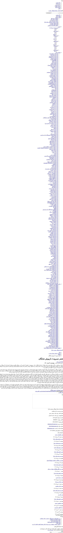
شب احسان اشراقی (54, 76)
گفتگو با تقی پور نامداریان (53, 296)
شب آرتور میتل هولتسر (53, 57)
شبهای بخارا (58, 52)
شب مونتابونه (55, 258)
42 (55, 29)
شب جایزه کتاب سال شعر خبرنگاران (50, 117)
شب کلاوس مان (54, 204)
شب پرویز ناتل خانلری (53, 109)
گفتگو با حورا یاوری (54, 306)
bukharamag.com (50, 428)
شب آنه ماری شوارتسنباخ (53, 65)
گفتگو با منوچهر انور (54, 337)
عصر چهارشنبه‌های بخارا (58, 439)
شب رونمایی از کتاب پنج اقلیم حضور (50, 146)
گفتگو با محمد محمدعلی (53, 335)
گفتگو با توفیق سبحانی (53, 298)
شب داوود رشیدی (54, 137)
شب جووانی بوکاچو (54, 125)
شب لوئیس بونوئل (54, 216)
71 (55, 37)
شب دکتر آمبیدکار (54, 139)
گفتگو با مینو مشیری (54, 338)
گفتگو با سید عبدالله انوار (53, 315)
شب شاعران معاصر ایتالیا (52, 161)
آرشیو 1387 (56, 31)
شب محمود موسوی (54, 241)
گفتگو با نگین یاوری (54, 343)
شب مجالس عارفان (54, 224)
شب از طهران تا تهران (53, 75)
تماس (59, 8)
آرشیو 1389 (56, 41)
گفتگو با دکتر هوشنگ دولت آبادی (51, 308)
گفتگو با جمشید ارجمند (53, 301)
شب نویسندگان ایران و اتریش (52, 268)
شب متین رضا (55, 223)
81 (55, 47)
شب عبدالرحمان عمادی (53, 174)
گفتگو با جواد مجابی (54, 303)
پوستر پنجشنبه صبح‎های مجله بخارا (51, 22)
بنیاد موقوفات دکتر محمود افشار (54, 522)
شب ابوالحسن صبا (54, 69)
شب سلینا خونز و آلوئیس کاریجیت (51, 156)
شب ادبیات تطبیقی (54, 73)
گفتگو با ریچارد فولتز (54, 309)
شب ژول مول (55, 152)
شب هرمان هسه (54, 275)
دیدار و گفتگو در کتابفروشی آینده (54, 284)
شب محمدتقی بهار (54, 229)
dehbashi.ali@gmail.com (52, 424)
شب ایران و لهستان (54, 93)
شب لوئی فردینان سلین (53, 217)
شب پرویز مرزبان (54, 108)
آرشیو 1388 (56, 35)
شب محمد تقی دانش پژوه (53, 230)
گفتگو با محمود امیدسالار (53, 336)
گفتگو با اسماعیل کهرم (53, 288)
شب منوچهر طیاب (54, 252)
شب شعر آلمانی (54, 165)
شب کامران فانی (54, 200)
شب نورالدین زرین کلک (53, 264)
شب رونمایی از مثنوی (53, 149)
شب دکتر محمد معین (53, 140)
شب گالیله (56, 208)
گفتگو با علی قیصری (54, 324)
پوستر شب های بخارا (54, 20)
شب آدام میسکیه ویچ (54, 53)
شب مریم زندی (55, 244)
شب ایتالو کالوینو (54, 90)
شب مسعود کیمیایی (54, 245)
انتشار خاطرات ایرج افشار (55, 519)
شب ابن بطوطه (55, 67)
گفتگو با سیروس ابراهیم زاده (52, 316)
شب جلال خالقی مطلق (53, 120)
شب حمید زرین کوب (54, 130)
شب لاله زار (60, 494)
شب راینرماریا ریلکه (54, 143)
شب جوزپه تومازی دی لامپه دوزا (51, 123)
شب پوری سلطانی (54, 113)
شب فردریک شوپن (54, 189)
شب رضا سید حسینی (53, 144)
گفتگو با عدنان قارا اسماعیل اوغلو (51, 323)
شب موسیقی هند (54, 256)
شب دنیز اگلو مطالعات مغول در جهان (55, 469)
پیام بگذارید (61, 392)
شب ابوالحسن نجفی (59, 503)
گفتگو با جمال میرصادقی (53, 300)
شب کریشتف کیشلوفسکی (52, 202)
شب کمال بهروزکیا (59, 481)
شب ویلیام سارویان (54, 281)
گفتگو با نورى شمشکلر (53, 345)
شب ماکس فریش (54, 222)
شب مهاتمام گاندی (54, 253)
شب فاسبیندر (55, 182)
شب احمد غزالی (54, 78)
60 (55, 30)
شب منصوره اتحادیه (54, 249)
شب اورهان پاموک (54, 85)
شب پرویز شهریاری (54, 107)
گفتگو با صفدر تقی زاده (53, 318)
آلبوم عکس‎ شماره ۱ (54, 23)
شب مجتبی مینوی (54, 225)
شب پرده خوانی (55, 104)
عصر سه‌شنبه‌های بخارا (58, 443)
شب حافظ (56, 128)
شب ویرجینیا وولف (54, 279)
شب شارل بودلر (54, 160)
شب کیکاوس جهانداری (53, 206)
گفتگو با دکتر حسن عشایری (52, 307)
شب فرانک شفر (55, 187)
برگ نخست (58, 2)
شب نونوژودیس (55, 265)
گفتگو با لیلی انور (54, 328)
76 (55, 43)
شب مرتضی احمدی (54, 242)
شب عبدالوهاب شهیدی (53, 178)
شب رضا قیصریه (54, 145)
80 (55, 46)
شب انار (56, 88)
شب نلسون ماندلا (54, 263)
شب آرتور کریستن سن (53, 56)
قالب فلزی (58, 523)
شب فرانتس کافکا (54, 185)
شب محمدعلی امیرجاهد (53, 236)
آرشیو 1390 (56, 45)
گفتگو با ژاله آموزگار (54, 310)
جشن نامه (59, 361)
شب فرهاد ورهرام (54, 192)
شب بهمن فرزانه (54, 101)
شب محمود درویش (54, 238)
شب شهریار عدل (54, 167)
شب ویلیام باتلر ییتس (54, 280)
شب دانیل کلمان (54, 136)
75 (55, 42)
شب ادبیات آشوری (54, 71)
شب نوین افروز (55, 271)
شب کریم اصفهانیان (54, 203)
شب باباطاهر (55, 97)
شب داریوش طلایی (54, 133)
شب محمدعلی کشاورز (53, 237)
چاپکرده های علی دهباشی (53, 25)
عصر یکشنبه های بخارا (58, 473)
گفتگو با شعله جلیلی (54, 317)
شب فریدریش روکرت (53, 193)
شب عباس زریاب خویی (53, 171)
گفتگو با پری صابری (54, 292)
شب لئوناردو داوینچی (54, 214)
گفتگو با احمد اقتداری (53, 287)
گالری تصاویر (58, 17)
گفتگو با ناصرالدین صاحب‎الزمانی (51, 341)
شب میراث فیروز (59, 477)
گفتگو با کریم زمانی (54, 321)
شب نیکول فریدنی (54, 272)
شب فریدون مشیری (54, 195)
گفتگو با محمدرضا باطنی (53, 332)
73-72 (54, 39)
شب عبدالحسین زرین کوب (52, 173)
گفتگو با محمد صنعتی (53, 334)
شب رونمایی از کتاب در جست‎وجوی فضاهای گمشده (47, 147)
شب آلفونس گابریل (54, 59)
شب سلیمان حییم (54, 154)
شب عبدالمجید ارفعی (53, 177)
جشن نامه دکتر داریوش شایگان (56, 390)
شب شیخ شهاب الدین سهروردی (51, 168)
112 (55, 51)
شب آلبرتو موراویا (54, 58)
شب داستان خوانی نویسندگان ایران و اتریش (49, 135)
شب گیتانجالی (55, 213)
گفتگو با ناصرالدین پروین (53, 339)
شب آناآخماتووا (55, 60)
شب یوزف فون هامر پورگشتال (51, 282)
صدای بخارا (58, 16)
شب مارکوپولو (55, 220)
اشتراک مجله (58, 7)
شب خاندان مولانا (54, 131)
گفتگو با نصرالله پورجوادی (53, 342)
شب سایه (56, 153)
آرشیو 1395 (56, 50)
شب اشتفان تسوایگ (54, 80)
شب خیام (56, 132)
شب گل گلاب (55, 210)
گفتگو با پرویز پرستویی (53, 294)
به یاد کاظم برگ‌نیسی (58, 507)
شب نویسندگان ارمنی (53, 267)
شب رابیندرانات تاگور (53, 142)
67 (55, 33)
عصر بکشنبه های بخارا (58, 464)
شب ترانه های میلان (54, 114)
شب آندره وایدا (55, 61)
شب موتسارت (55, 254)
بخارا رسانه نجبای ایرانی (56, 520)
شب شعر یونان (55, 166)
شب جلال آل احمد (54, 118)
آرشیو (59, 26)
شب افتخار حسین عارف (53, 81)
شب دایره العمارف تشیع (53, 138)
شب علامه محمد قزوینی (53, 180)
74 (55, 40)
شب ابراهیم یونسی (54, 66)
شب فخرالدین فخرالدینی (53, 184)
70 (55, 36)
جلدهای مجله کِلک (54, 18)
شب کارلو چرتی (54, 196)
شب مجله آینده (55, 227)
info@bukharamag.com (53, 426)
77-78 (54, 44)
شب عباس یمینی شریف (53, 172)
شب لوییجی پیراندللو (54, 215)
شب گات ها (55, 207)
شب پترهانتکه (55, 103)
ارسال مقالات (58, 6)
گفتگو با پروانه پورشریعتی (53, 293)
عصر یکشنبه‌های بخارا (58, 451)
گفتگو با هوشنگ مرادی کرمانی (52, 346)
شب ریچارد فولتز (54, 150)
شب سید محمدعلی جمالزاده (52, 159)
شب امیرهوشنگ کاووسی (53, 83)
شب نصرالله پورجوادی (53, 261)
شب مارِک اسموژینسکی (53, 218)
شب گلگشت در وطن (53, 211)
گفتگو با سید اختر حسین (53, 314)
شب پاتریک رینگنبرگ (54, 102)
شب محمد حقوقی (54, 232)
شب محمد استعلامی (54, 228)
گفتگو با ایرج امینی (54, 289)
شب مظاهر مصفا (54, 246)
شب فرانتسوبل (55, 186)
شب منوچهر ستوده (54, 251)
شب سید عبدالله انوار (53, 158)
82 (55, 49)
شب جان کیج (55, 115)
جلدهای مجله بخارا (54, 19)
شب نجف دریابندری (54, 260)
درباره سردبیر (58, 5)
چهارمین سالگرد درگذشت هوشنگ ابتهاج (55, 460)
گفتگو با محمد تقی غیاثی (53, 330)
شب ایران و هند (55, 94)
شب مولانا (56, 257)
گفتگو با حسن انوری (54, 305)
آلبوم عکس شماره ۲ (54, 24)
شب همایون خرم (54, 277)
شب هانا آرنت (55, 273)
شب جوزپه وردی (54, 124)
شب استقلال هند (54, 79)
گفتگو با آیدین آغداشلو (53, 285)
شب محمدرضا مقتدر (54, 235)
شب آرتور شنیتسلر (54, 54)
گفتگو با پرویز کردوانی (53, 295)
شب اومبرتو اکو (55, 87)
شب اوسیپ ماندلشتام (53, 86)
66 (55, 32)
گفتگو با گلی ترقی (54, 322)
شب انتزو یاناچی (54, 89)
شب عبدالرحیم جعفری (53, 175)
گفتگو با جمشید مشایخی (53, 302)
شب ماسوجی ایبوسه (54, 221)
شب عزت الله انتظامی (53, 179)
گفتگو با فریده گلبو (54, 327)
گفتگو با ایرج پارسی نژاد (53, 291)
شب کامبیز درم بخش (53, 199)
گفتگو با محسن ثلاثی (54, 329)
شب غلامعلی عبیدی (59, 434)
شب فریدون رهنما (54, 194)
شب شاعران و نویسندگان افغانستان (50, 163)
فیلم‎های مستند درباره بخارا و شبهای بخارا (52, 348)
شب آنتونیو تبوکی (54, 63)
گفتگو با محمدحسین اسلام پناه (52, 331)
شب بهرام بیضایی (54, 100)
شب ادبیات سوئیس (54, 74)
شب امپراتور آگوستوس (53, 82)
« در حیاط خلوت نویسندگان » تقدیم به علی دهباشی (50, 518)
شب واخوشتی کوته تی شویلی (52, 278)
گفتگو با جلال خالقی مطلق (52, 299)
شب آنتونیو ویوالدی (54, 64)
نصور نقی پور (50, 529)
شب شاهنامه (55, 164)
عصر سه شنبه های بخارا (58, 456)
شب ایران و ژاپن (54, 92)
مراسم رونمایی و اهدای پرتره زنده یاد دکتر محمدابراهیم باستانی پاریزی (46, 524)
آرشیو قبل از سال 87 (54, 27)
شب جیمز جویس (54, 126)
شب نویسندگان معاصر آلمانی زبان (51, 270)
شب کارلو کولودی (54, 197)
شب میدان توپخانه (54, 259)
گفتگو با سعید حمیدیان (53, 311)
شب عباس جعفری (54, 170)
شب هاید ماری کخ (54, 274)
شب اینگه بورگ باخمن (53, 95)
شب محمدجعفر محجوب (53, 231)
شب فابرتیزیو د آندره (54, 181)
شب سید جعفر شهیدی (53, 157)
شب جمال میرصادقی (53, 121)
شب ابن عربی (55, 68)
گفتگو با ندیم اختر (54, 344)
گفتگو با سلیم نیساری (53, 313)
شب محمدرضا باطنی (53, 234)
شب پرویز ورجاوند (54, 110)
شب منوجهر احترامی (54, 250)
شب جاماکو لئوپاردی (54, 116)
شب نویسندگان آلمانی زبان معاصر (51, 266)
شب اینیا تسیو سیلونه (54, 96)
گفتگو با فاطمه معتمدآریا (53, 325)
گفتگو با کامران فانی (54, 320)
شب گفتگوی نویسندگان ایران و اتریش (50, 209)
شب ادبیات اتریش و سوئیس (52, 72)
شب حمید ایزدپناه (54, 129)
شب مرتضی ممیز (54, 243)
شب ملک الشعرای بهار (53, 247)
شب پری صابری (54, 111)
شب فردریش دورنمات (53, 188)
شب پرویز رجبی (54, 106)
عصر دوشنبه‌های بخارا (58, 447)
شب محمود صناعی (54, 239)
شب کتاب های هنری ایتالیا (52, 201)
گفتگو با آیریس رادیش (53, 286)
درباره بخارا (58, 3)
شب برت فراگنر (54, 99)
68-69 (54, 34)
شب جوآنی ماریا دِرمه (53, 122)
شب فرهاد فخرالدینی (53, 190)
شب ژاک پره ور (55, 151)
